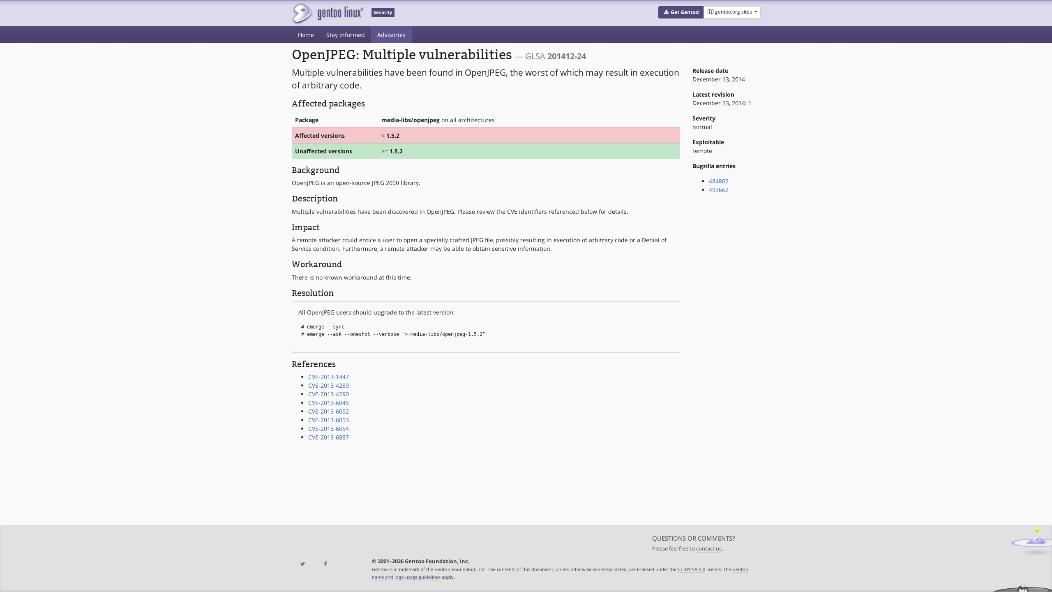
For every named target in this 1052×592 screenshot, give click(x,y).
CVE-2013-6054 (328, 428)
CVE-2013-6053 (328, 420)
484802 (719, 181)
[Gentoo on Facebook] (325, 564)
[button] (681, 12)
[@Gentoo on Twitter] (303, 564)
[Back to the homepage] (328, 13)
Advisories (391, 35)
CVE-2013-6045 (328, 403)
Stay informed (345, 35)
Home (306, 35)
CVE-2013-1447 (328, 377)
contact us (709, 548)
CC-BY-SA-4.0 (691, 569)
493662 (719, 190)
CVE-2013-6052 (328, 411)
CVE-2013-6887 (328, 437)
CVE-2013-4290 (328, 394)
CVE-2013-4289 (328, 385)
